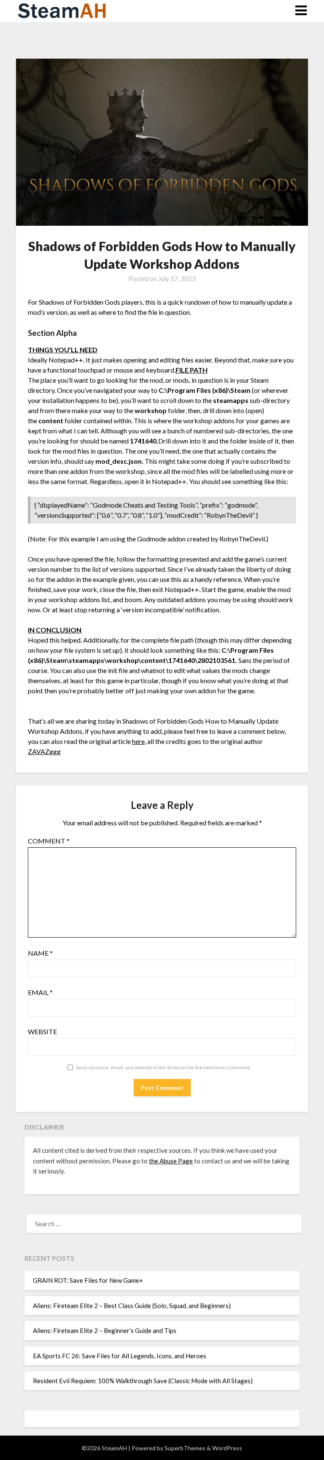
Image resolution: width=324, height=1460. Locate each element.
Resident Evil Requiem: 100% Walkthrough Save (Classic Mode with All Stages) (143, 1380)
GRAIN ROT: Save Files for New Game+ (88, 1280)
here (138, 741)
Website (42, 1031)
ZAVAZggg (44, 751)
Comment (49, 841)
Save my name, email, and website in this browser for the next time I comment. (163, 1067)
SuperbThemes (185, 1448)
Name (40, 953)
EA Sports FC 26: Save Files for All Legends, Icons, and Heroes (119, 1356)
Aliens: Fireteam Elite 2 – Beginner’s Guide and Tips (104, 1330)
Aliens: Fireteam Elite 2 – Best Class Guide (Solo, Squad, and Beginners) (132, 1305)
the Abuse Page (171, 1161)
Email (40, 992)
